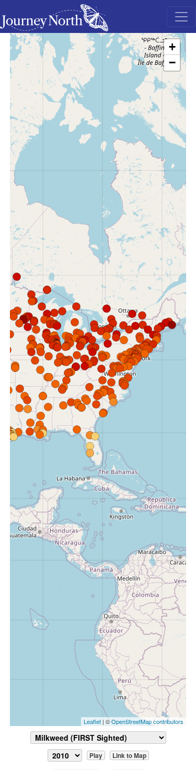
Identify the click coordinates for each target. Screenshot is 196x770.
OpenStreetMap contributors (147, 721)
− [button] (172, 62)
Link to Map (129, 755)
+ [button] (172, 46)
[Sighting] (90, 446)
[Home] (58, 16)
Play (95, 755)
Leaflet (92, 721)
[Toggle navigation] (181, 16)
